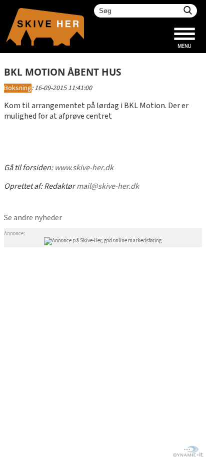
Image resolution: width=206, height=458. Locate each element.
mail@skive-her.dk (107, 186)
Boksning (18, 88)
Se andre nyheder (33, 218)
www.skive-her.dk (84, 168)
